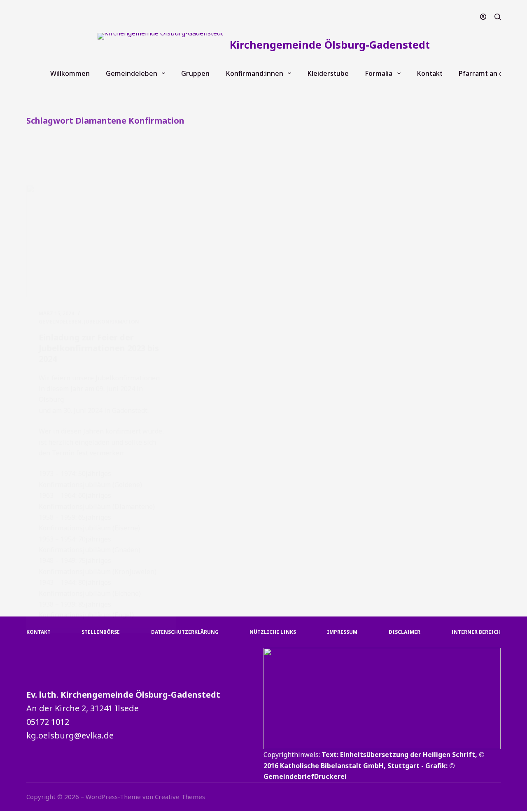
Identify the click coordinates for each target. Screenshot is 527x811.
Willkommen (70, 73)
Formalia (378, 73)
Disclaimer (404, 632)
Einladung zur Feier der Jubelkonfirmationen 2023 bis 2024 (99, 348)
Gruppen (195, 73)
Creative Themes (180, 796)
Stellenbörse (101, 632)
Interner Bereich (476, 632)
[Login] (483, 17)
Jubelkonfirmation (111, 321)
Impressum (342, 632)
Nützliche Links (273, 632)
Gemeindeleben (131, 73)
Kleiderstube (328, 73)
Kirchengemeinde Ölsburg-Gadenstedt (330, 45)
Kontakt (430, 73)
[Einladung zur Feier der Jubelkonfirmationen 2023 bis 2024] (101, 241)
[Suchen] (497, 17)
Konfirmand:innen (254, 73)
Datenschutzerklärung (185, 632)
